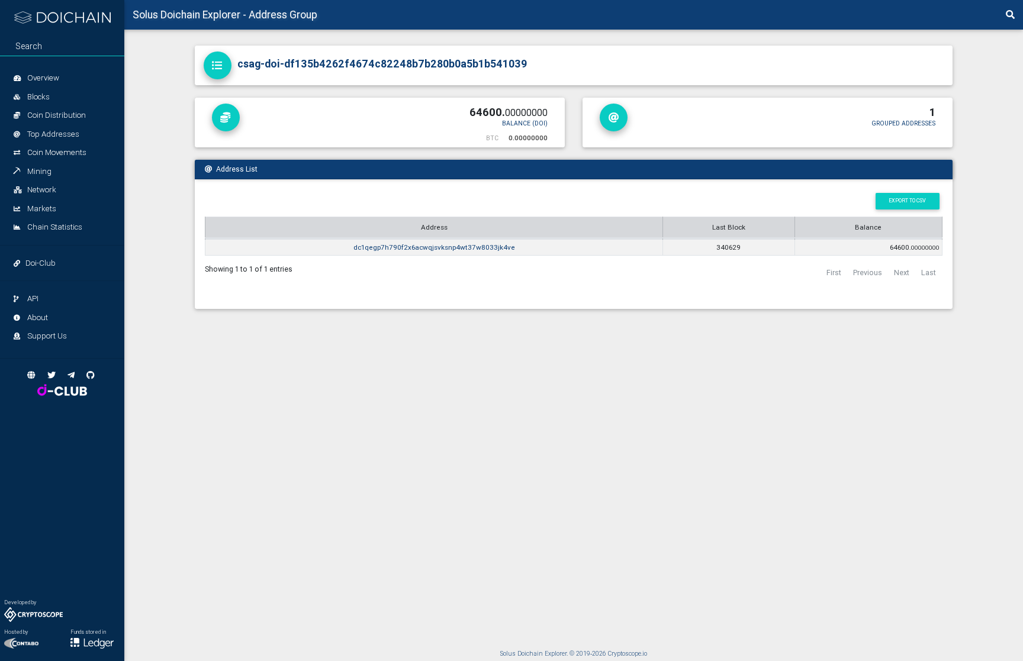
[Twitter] (51, 375)
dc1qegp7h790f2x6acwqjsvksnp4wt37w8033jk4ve (434, 247)
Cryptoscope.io (627, 653)
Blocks (37, 97)
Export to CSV (907, 200)
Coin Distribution (55, 115)
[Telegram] (71, 375)
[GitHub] (90, 375)
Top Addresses (52, 134)
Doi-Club (40, 263)
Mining (38, 171)
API (31, 299)
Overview (42, 78)
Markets (40, 209)
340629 (728, 247)
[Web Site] (31, 375)
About (36, 317)
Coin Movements (55, 152)
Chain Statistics (53, 227)
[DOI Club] (62, 389)
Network (40, 190)
